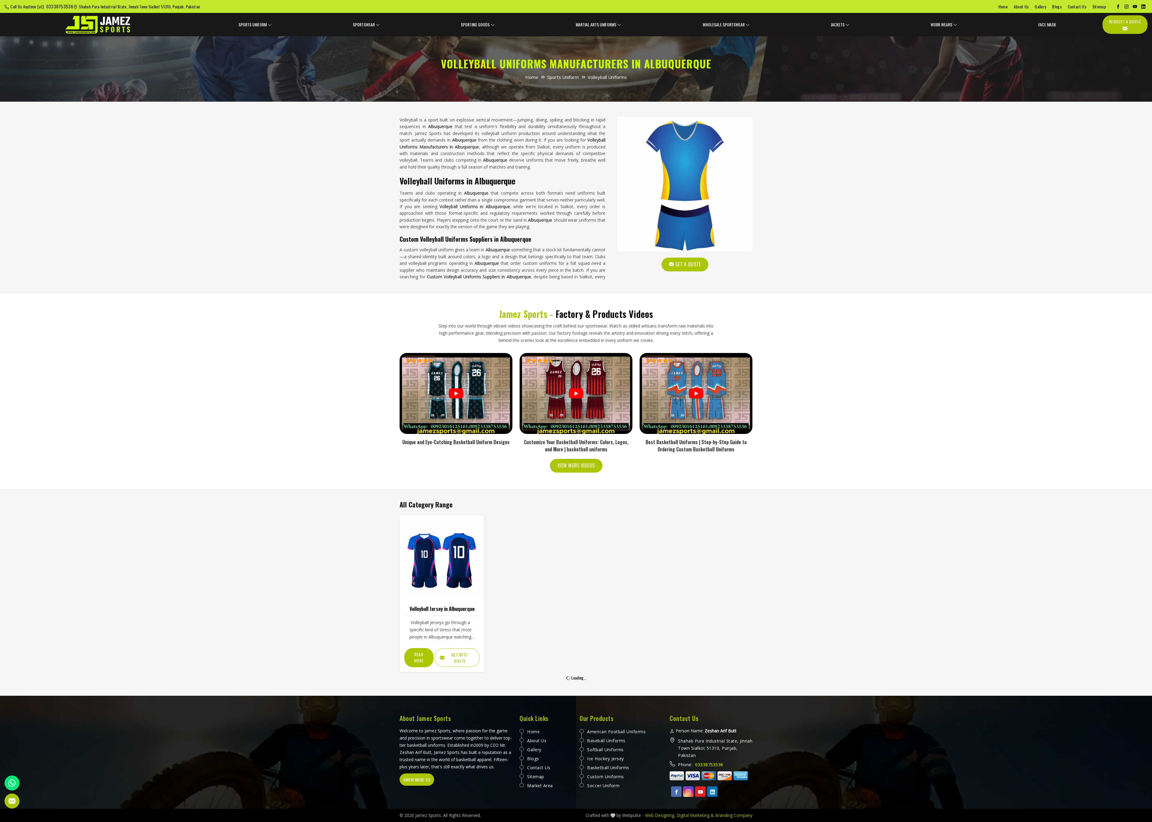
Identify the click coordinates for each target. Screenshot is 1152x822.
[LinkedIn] (1143, 6)
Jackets (837, 24)
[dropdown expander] (270, 24)
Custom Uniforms (605, 776)
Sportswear (364, 24)
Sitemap (1099, 6)
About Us (1021, 6)
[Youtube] (700, 791)
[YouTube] (1135, 6)
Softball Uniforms (605, 749)
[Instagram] (1126, 6)
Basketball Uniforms (608, 767)
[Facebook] (1118, 6)
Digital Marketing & (695, 815)
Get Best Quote (459, 657)
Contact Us (1077, 6)
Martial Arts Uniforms (596, 24)
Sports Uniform (252, 24)
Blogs (1057, 6)
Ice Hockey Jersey (605, 758)
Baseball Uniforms (606, 740)
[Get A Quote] (684, 184)
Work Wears (941, 24)
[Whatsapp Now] (12, 783)
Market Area (540, 785)
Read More (419, 657)
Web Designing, (660, 815)
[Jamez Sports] (98, 25)
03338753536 (59, 6)
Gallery (1040, 6)
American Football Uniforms (616, 731)
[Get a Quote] (12, 801)
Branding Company (733, 815)
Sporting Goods (475, 24)
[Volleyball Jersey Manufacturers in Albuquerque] (442, 558)
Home (1003, 6)
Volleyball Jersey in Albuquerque (442, 608)
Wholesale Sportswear (724, 24)
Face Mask (1047, 24)
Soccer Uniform (603, 785)
